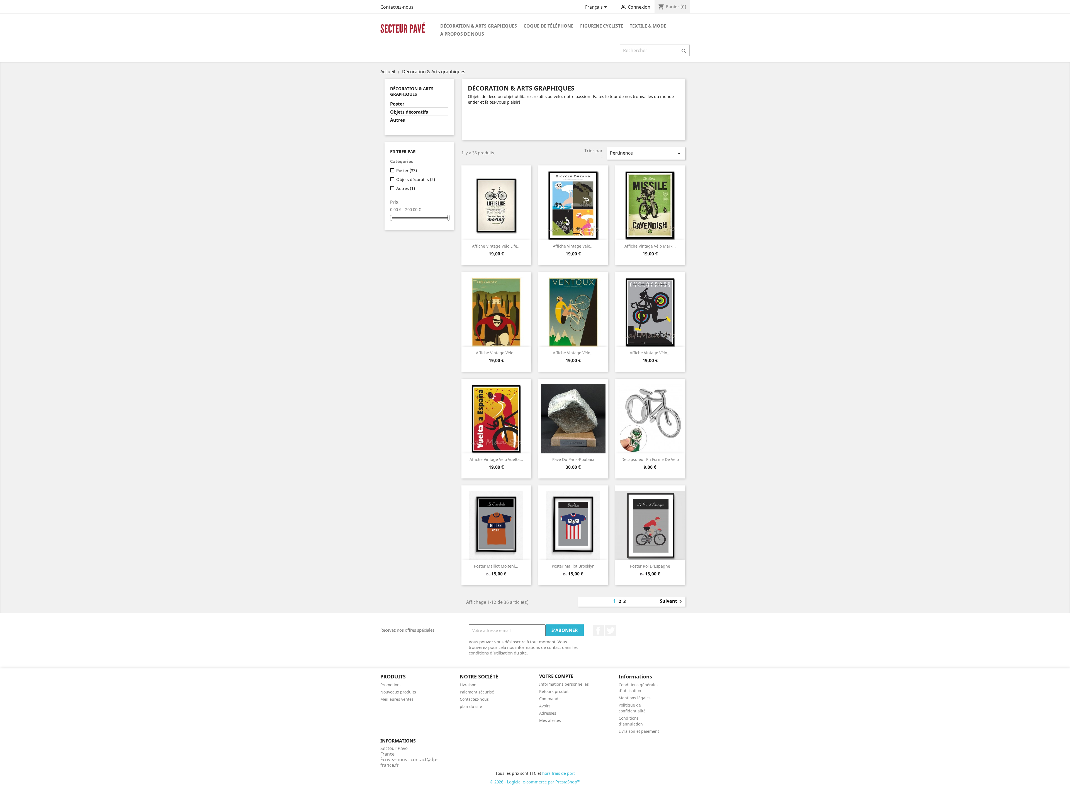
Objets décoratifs (409, 112)
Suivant (672, 601)
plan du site (471, 706)
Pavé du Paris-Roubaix (573, 459)
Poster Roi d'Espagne (650, 566)
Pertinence (646, 153)
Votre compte (556, 676)
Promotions (391, 684)
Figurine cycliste (601, 26)
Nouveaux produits (398, 692)
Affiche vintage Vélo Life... (496, 246)
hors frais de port (558, 773)
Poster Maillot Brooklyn (573, 566)
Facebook (598, 630)
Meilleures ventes (397, 699)
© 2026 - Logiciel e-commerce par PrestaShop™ (535, 782)
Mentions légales (635, 697)
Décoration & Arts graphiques (478, 26)
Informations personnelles (564, 684)
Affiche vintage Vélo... (573, 246)
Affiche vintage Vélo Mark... (650, 246)
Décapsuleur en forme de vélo (650, 459)
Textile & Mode (648, 26)
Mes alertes (550, 720)
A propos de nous (462, 34)
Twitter (610, 630)
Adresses (547, 713)
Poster (397, 104)
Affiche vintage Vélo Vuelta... (496, 459)
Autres (397, 120)
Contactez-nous (397, 7)
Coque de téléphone (548, 26)
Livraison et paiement (639, 731)
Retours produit (554, 691)
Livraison (468, 684)
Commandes (551, 698)
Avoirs (545, 706)
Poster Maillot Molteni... (496, 566)
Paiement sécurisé (477, 692)
